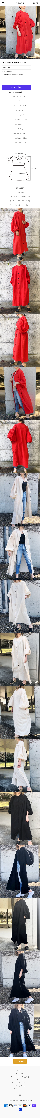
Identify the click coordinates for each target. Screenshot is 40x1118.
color (5, 67)
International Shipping (20, 1077)
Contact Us (20, 1074)
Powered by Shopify (26, 1100)
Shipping (5, 75)
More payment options (16, 92)
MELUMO (20, 3)
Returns (20, 1080)
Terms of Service (20, 1089)
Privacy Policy (20, 1086)
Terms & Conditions (20, 1083)
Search (20, 1071)
